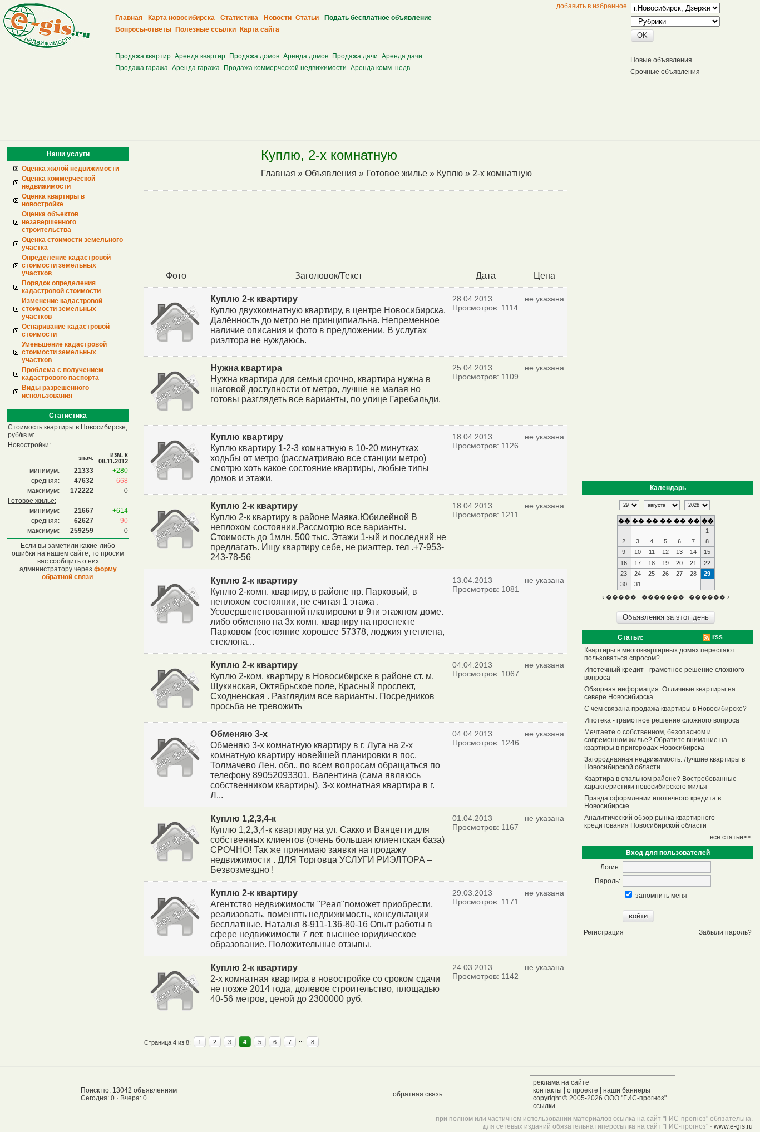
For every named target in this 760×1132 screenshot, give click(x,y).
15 (707, 551)
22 (707, 563)
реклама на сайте (561, 1082)
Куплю (450, 173)
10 (637, 551)
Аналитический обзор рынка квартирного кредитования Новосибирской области (649, 821)
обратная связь (417, 1094)
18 (651, 563)
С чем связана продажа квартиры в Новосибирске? (665, 709)
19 (665, 563)
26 (665, 573)
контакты (547, 1090)
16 (623, 563)
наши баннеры (626, 1090)
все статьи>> (730, 837)
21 (693, 563)
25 (651, 573)
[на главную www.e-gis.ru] (46, 46)
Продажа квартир (143, 56)
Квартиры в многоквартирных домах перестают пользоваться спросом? (659, 654)
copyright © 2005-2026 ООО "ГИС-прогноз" (600, 1098)
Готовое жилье (396, 173)
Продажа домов (254, 56)
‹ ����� (619, 597)
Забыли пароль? (725, 932)
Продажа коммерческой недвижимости (285, 68)
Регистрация (604, 932)
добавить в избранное (591, 6)
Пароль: (607, 881)
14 (693, 551)
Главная (278, 173)
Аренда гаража (196, 68)
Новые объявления (661, 60)
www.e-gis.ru (733, 1126)
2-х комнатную (502, 173)
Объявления (331, 173)
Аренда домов (305, 56)
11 (652, 551)
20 (679, 563)
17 (637, 563)
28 (693, 573)
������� (662, 597)
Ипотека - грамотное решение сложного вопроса (661, 720)
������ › (709, 597)
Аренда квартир (200, 56)
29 (707, 573)
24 (637, 573)
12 (665, 551)
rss (716, 637)
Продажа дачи (355, 56)
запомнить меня (661, 895)
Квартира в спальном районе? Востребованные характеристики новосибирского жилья (660, 782)
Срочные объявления (665, 72)
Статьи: (630, 637)
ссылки (544, 1106)
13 (679, 551)
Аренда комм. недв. (381, 68)
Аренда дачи (402, 56)
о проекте (582, 1090)
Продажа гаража (141, 68)
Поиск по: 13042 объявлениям (129, 1090)
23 (623, 573)
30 (623, 584)
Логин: (610, 867)
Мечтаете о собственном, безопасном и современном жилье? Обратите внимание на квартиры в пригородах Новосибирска (655, 740)
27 (679, 573)
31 (637, 584)
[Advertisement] (319, 39)
